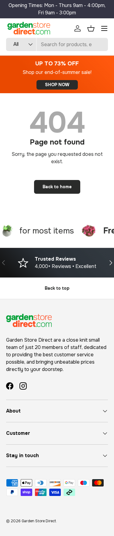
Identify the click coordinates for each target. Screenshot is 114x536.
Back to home (57, 186)
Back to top (57, 288)
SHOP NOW (57, 84)
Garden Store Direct (39, 521)
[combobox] (57, 44)
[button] (91, 28)
